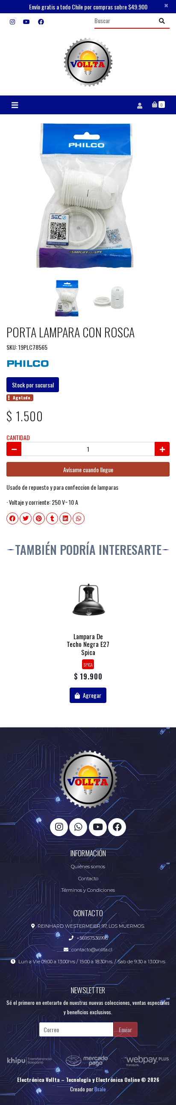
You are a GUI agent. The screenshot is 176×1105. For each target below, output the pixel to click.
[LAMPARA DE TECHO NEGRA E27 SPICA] (88, 600)
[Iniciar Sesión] (139, 104)
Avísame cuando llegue (88, 469)
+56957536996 (92, 938)
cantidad (18, 437)
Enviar (125, 1029)
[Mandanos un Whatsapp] (78, 827)
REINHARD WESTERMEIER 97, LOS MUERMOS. (91, 926)
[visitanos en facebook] (41, 21)
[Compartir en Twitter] (26, 518)
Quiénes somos (88, 867)
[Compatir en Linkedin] (65, 518)
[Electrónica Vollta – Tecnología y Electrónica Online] (88, 62)
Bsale (100, 1089)
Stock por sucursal (33, 384)
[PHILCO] (27, 361)
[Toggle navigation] (14, 105)
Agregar (91, 695)
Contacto (88, 879)
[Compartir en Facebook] (12, 518)
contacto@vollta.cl (91, 950)
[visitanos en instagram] (12, 21)
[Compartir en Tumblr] (52, 518)
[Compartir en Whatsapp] (79, 518)
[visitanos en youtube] (26, 21)
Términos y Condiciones (88, 890)
